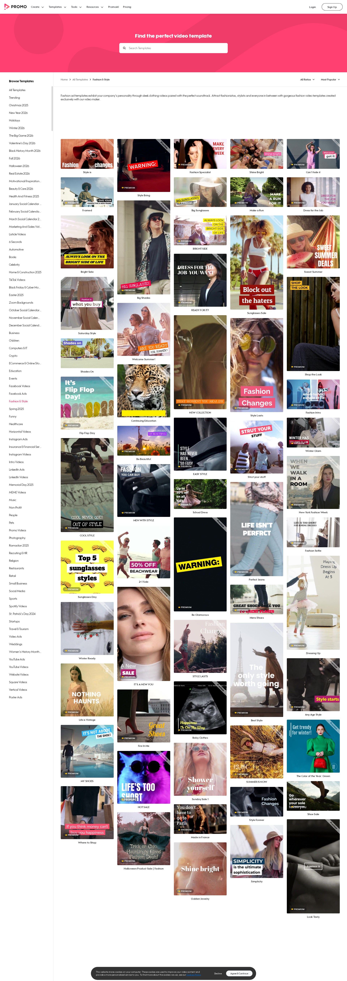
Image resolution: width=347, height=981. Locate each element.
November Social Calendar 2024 (25, 318)
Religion (14, 560)
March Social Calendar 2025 (25, 219)
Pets (11, 522)
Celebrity (14, 264)
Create (35, 6)
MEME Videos (17, 492)
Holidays (14, 120)
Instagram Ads (18, 439)
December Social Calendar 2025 (25, 325)
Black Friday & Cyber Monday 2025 (25, 287)
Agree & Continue (239, 973)
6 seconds (15, 242)
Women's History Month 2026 (25, 652)
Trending (14, 97)
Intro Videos (16, 462)
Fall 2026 (14, 158)
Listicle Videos (17, 234)
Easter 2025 (16, 295)
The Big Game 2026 (21, 135)
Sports (13, 598)
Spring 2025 (16, 409)
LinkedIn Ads (17, 469)
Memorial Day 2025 (21, 485)
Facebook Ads (18, 393)
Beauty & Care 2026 (21, 188)
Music (12, 500)
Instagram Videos (20, 454)
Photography (17, 538)
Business (14, 333)
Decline (218, 973)
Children (14, 340)
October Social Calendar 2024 (25, 310)
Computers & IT (18, 348)
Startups (14, 621)
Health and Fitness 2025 (24, 196)
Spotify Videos (18, 606)
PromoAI (113, 6)
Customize (87, 157)
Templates (55, 6)
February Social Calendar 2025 (25, 211)
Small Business (18, 583)
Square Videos (18, 682)
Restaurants (16, 568)
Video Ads (15, 636)
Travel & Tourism (19, 629)
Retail (12, 576)
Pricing (127, 6)
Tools (74, 6)
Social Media (17, 591)
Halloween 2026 (19, 166)
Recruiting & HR (18, 553)
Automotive (16, 249)
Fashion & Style (18, 401)
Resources (93, 6)
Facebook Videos (19, 386)
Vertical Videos (18, 689)
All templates (17, 90)
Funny (12, 416)
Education (15, 371)
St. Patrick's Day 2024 (22, 614)
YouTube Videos (18, 667)
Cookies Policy (194, 974)
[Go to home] (17, 7)
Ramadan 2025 (19, 545)
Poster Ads (15, 697)
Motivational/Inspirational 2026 (25, 181)
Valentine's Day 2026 (22, 143)
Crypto (13, 355)
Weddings (15, 644)
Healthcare (16, 424)
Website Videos (19, 674)
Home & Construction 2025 (25, 272)
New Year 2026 (18, 113)
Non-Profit (15, 507)
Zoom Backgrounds (21, 302)
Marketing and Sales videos (25, 226)
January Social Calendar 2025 (25, 204)
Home (64, 79)
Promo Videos (17, 530)
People (13, 515)
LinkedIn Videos (18, 477)
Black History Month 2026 (24, 151)
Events (13, 378)
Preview (87, 149)
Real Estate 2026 (19, 173)
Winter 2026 (17, 128)
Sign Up (332, 6)
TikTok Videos (17, 280)
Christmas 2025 (18, 105)
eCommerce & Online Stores (25, 363)
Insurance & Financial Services (25, 447)
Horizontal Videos (20, 431)
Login (312, 6)
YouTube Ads (17, 659)
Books (12, 257)
